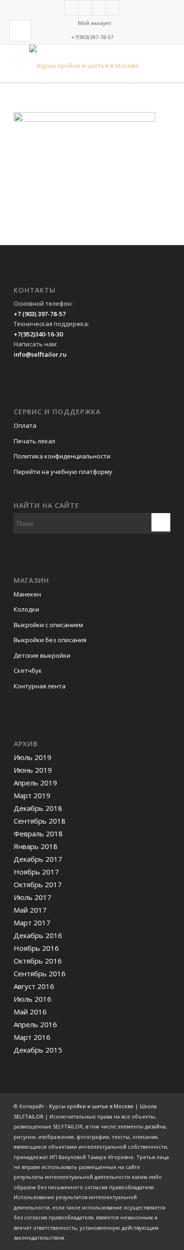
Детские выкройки (42, 655)
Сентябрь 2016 (40, 973)
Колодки (26, 609)
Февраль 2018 (38, 833)
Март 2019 (32, 795)
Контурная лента (40, 686)
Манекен (27, 594)
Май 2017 (30, 910)
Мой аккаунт (94, 22)
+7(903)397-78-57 (92, 37)
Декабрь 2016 (38, 935)
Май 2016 (30, 1011)
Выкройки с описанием (48, 625)
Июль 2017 (32, 897)
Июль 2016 (32, 999)
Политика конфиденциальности (62, 456)
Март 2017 (32, 922)
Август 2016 (34, 986)
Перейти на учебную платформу (63, 471)
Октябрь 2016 (38, 960)
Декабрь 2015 (38, 1049)
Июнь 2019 (33, 770)
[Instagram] (98, 7)
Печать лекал (34, 441)
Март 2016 (32, 1037)
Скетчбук (28, 670)
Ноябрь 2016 (36, 948)
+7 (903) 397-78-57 (40, 314)
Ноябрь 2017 (36, 871)
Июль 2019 (32, 757)
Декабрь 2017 (38, 859)
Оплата (25, 425)
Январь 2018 (36, 846)
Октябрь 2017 (38, 884)
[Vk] (85, 7)
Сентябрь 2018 (40, 820)
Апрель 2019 (35, 782)
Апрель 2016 (35, 1024)
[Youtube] (112, 7)
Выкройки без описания (50, 640)
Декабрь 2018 (38, 808)
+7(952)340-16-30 (38, 334)
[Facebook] (71, 7)
